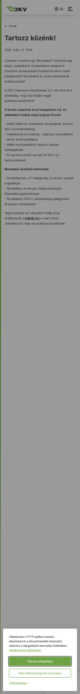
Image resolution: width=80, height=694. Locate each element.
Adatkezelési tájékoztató (25, 650)
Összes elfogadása (40, 661)
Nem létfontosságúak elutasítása (40, 673)
